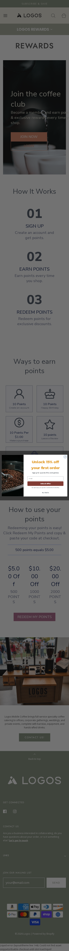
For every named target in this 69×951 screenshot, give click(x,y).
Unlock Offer (45, 483)
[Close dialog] (65, 456)
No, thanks (45, 492)
